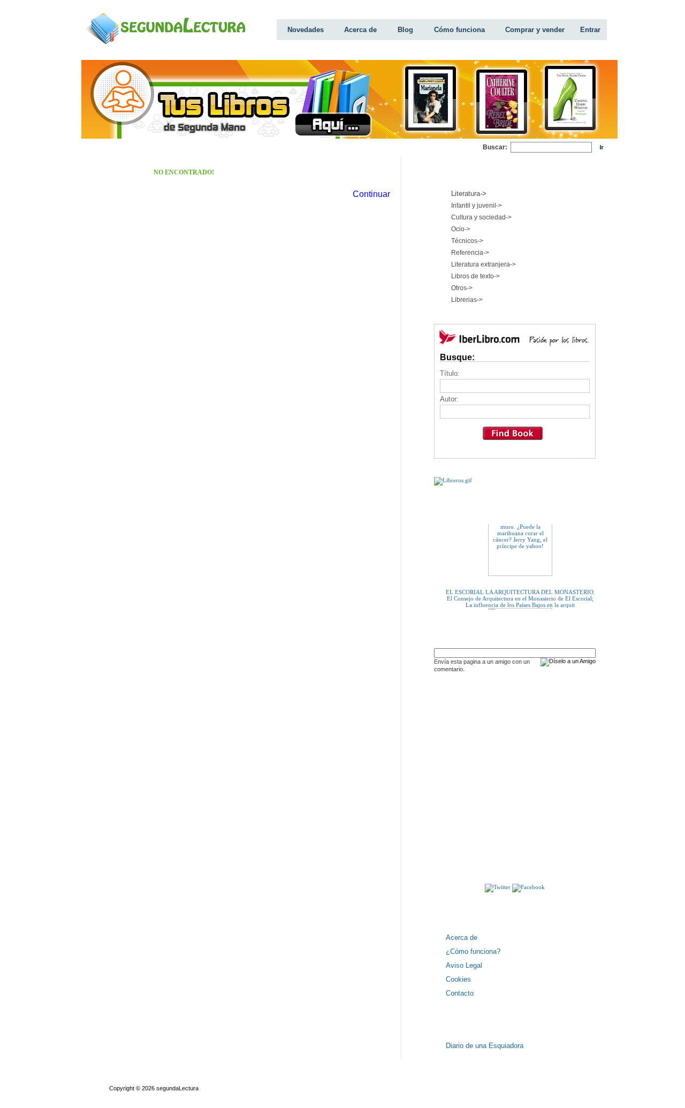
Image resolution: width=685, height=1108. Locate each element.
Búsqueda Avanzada (188, 1078)
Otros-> (462, 288)
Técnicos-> (467, 241)
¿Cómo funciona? (473, 951)
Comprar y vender (535, 30)
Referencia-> (470, 252)
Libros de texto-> (475, 276)
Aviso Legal (464, 965)
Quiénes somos (129, 1078)
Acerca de (360, 30)
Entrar (590, 30)
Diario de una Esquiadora (484, 1046)
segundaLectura (177, 1088)
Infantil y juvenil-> (476, 205)
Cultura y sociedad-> (481, 217)
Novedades (305, 30)
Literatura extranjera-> (483, 264)
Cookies (458, 979)
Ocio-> (460, 229)
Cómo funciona (459, 30)
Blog (405, 30)
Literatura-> (468, 193)
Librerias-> (467, 299)
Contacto (460, 993)
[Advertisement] (288, 147)
